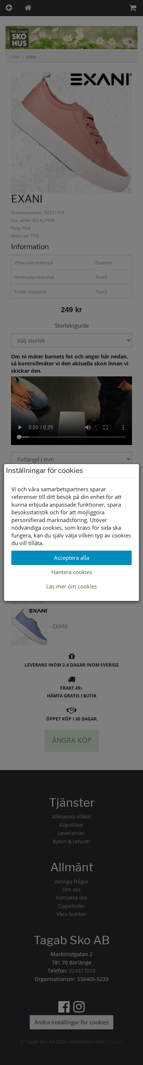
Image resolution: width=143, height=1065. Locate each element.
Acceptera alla (71, 557)
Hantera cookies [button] (71, 572)
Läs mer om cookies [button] (71, 586)
